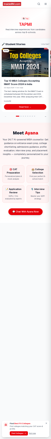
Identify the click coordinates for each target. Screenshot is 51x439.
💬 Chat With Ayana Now (25, 211)
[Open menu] (45, 3)
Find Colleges (17, 433)
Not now (32, 433)
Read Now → (25, 107)
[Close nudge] (46, 423)
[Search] (38, 3)
